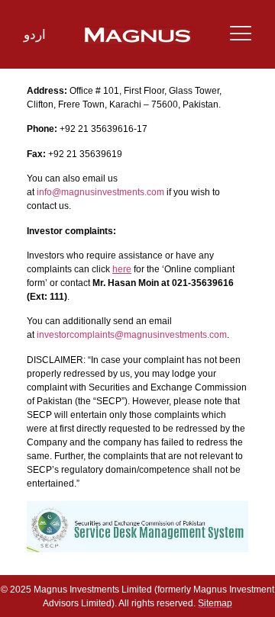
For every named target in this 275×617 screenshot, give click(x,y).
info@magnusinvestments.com (100, 192)
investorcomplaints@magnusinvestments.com (132, 334)
